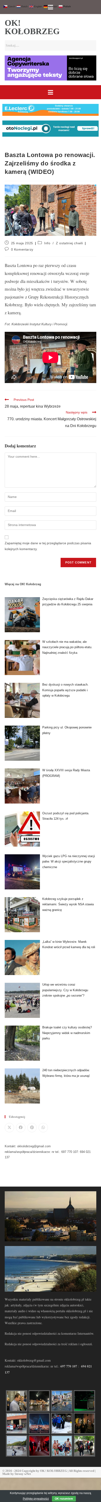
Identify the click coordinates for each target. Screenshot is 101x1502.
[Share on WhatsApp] (43, 1127)
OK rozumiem (64, 1498)
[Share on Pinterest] (32, 1127)
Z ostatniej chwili (69, 243)
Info (47, 243)
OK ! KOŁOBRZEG (53, 1471)
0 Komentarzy (22, 249)
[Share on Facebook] (20, 1127)
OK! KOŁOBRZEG (32, 27)
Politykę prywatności (36, 1498)
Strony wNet (23, 1474)
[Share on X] (9, 1127)
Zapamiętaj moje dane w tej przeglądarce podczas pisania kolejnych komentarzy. (48, 546)
